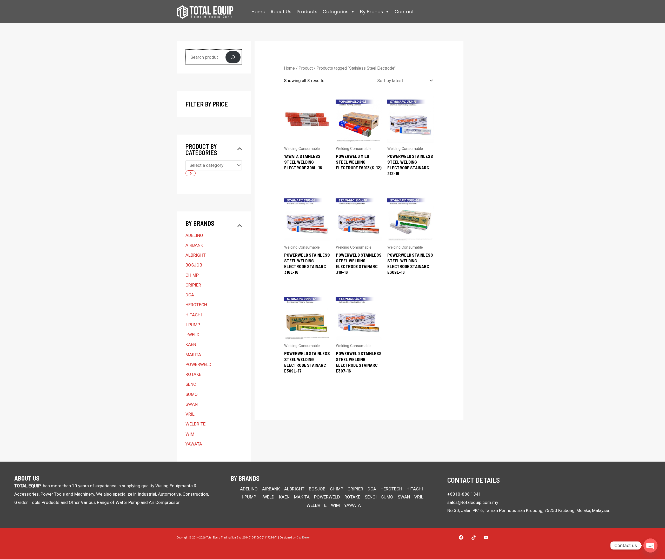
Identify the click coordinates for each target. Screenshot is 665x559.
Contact (404, 11)
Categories (336, 11)
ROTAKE (193, 374)
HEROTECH (196, 304)
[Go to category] (190, 173)
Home (258, 11)
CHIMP (192, 275)
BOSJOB (193, 265)
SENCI (191, 384)
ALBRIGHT (195, 255)
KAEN (190, 344)
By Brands (371, 11)
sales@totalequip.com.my (472, 502)
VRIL (190, 414)
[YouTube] (486, 537)
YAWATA (193, 444)
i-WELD (192, 334)
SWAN (191, 404)
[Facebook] (461, 537)
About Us (280, 11)
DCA (189, 294)
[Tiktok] (473, 537)
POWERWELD (198, 364)
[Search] (233, 57)
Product (305, 68)
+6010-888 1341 (464, 494)
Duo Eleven (303, 537)
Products (307, 11)
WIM (189, 434)
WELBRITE (195, 424)
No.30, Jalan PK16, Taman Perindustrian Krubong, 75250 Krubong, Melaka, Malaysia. (528, 510)
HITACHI (193, 314)
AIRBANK (194, 245)
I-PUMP (192, 324)
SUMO (191, 394)
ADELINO (194, 235)
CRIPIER (193, 285)
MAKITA (193, 354)
